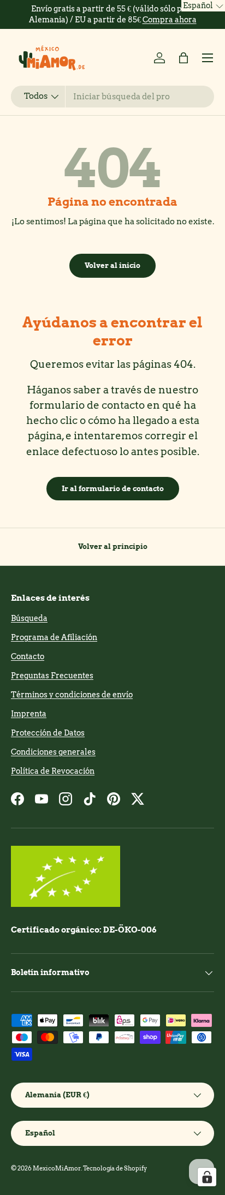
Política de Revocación (52, 771)
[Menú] (208, 58)
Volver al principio (112, 546)
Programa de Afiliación (54, 637)
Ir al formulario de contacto (113, 488)
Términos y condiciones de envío (72, 694)
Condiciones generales (53, 752)
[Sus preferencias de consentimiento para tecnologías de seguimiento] (207, 1177)
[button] (183, 58)
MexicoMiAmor (57, 1168)
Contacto (27, 656)
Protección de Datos (48, 732)
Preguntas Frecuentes (52, 675)
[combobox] (112, 96)
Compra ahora (170, 19)
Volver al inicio (112, 265)
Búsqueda (29, 618)
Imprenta (28, 713)
